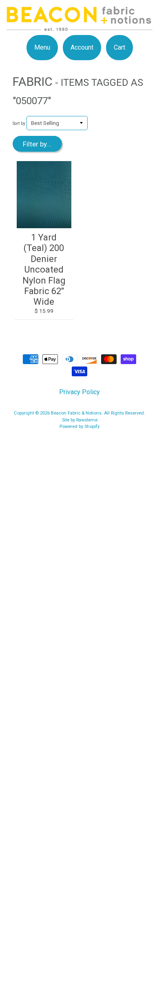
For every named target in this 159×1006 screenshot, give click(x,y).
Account (82, 47)
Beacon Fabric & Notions (76, 413)
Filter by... (37, 144)
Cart (119, 47)
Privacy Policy (79, 392)
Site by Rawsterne (79, 420)
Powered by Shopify (79, 426)
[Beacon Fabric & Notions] (79, 26)
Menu (42, 47)
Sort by (19, 123)
